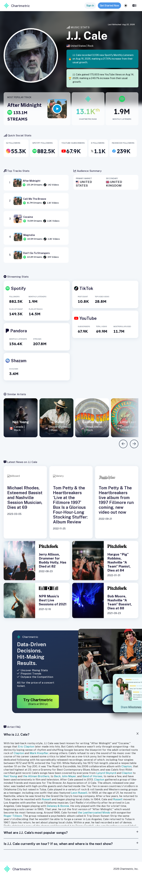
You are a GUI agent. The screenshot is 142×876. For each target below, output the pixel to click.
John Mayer (69, 776)
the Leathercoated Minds (94, 812)
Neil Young (10, 776)
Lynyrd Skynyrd (106, 773)
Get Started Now (109, 5)
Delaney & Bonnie (58, 806)
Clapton (19, 753)
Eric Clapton (26, 746)
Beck (57, 776)
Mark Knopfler (39, 753)
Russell (46, 799)
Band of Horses (92, 776)
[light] (125, 5)
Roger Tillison (13, 815)
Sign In (90, 5)
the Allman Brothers (36, 776)
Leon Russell (79, 792)
